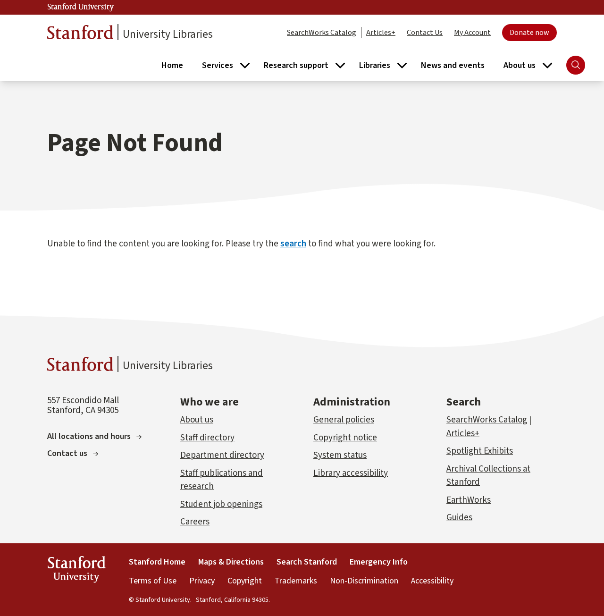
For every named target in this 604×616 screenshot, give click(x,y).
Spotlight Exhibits (479, 451)
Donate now (529, 32)
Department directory (222, 455)
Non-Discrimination (364, 581)
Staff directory (207, 437)
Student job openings (221, 504)
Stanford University (80, 7)
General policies (343, 419)
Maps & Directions (231, 562)
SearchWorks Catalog (321, 32)
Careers (195, 521)
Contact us (67, 453)
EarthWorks (468, 500)
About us (196, 419)
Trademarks (296, 581)
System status (340, 455)
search (293, 243)
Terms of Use (152, 581)
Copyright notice (345, 437)
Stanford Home (157, 562)
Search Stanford (307, 562)
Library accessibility (350, 473)
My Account (472, 32)
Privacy (202, 581)
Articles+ (380, 32)
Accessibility (432, 581)
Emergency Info (379, 562)
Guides (459, 517)
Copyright (244, 581)
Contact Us (425, 32)
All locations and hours (89, 436)
